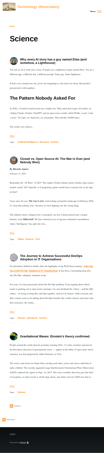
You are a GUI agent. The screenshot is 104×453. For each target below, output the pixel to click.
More (12, 135)
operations (32, 318)
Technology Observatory (38, 7)
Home (12, 26)
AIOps (21, 239)
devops (21, 318)
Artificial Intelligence (28, 142)
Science (55, 142)
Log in (12, 434)
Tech (37, 239)
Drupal (23, 442)
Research (44, 142)
